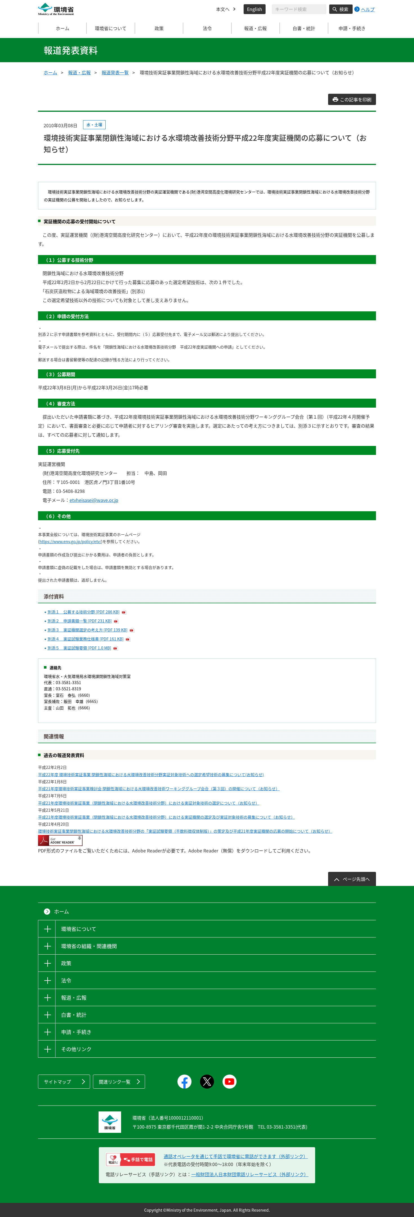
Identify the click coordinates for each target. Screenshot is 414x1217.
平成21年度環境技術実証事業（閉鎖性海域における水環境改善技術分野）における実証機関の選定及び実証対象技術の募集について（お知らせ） (166, 817)
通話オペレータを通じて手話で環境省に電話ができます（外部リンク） (236, 1156)
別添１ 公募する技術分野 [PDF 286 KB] (84, 612)
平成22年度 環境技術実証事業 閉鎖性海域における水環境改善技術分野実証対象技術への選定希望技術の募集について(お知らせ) (151, 774)
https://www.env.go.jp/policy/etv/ (70, 541)
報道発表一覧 (115, 72)
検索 (343, 9)
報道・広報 (79, 72)
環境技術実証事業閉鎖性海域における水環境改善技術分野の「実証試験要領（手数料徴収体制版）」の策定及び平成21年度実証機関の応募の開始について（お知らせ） (185, 831)
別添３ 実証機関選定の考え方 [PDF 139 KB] (88, 630)
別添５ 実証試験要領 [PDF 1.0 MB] (79, 648)
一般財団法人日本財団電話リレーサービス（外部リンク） (249, 1174)
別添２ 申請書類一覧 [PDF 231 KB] (80, 621)
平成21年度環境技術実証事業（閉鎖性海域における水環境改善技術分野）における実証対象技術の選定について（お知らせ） (148, 803)
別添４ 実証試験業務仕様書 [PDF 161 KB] (86, 639)
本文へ (223, 9)
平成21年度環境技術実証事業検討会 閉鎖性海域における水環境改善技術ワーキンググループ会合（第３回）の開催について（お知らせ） (159, 788)
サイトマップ (57, 1081)
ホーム (62, 28)
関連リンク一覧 (114, 1081)
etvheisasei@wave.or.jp (94, 500)
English (254, 9)
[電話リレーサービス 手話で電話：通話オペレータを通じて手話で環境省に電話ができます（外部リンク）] (130, 1160)
